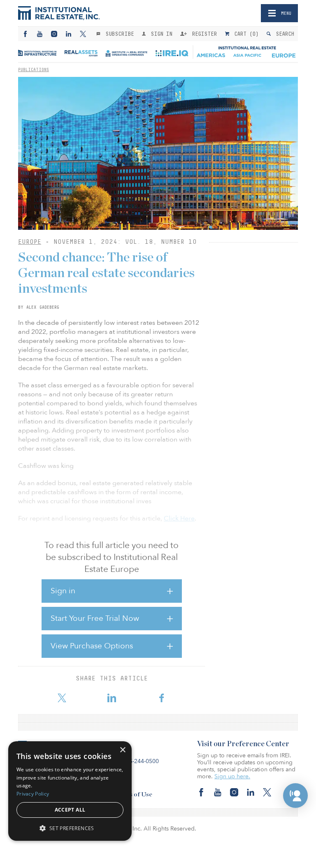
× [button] (122, 750)
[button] (295, 795)
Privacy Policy (32, 793)
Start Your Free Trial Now (95, 618)
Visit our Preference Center (243, 744)
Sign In (160, 33)
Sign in (63, 590)
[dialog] (70, 791)
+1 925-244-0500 (136, 761)
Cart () (244, 33)
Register (203, 33)
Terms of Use (133, 794)
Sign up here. (232, 776)
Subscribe (118, 33)
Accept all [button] (70, 809)
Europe (29, 241)
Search (283, 33)
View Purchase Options (92, 646)
